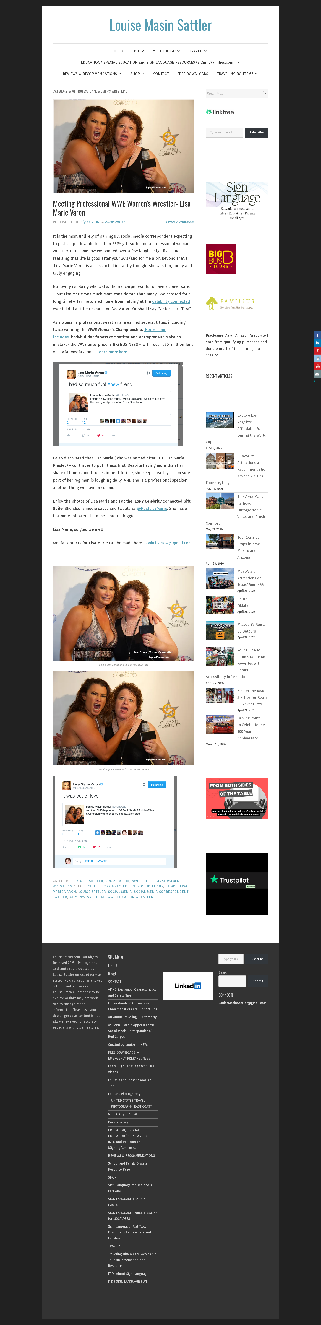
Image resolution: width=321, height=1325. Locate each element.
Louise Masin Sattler (160, 24)
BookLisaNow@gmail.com (167, 542)
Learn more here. (111, 351)
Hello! (112, 966)
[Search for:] (237, 93)
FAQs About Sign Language (128, 1274)
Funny (157, 886)
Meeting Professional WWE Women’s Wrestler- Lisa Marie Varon (122, 208)
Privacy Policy (118, 1122)
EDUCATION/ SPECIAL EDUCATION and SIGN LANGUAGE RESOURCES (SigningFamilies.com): (158, 62)
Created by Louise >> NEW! (128, 1045)
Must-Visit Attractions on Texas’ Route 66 (250, 578)
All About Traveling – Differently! (133, 1017)
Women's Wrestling (87, 897)
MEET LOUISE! (164, 51)
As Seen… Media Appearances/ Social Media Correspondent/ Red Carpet (131, 1031)
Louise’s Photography (124, 1094)
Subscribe (257, 959)
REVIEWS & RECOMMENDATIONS (90, 73)
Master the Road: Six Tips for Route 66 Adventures (252, 697)
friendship (140, 886)
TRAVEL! (196, 51)
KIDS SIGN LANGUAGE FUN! (128, 1282)
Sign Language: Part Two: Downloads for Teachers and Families (129, 1232)
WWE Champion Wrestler (130, 897)
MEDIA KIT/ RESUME (123, 1114)
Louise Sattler (89, 881)
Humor (171, 886)
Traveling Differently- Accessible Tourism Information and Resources (132, 1260)
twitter (60, 897)
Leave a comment (180, 222)
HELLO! (119, 51)
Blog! (112, 974)
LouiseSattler (114, 222)
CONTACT (161, 73)
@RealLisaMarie (152, 508)
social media (117, 881)
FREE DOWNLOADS (192, 73)
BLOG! (139, 51)
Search (223, 972)
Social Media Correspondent (161, 892)
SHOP (135, 73)
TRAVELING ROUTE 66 (235, 73)
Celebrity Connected (171, 301)
